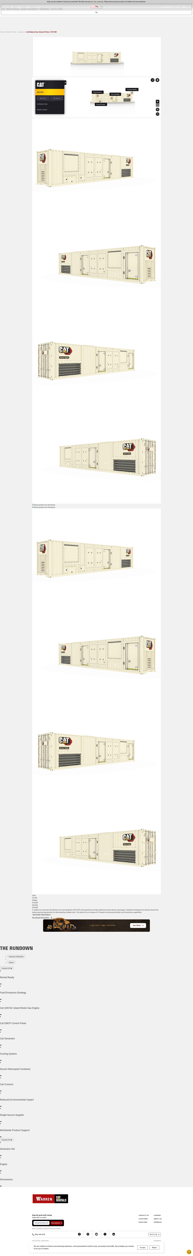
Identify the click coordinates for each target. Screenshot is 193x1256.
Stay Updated (55, 1223)
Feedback (158, 1222)
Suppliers (143, 1222)
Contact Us (144, 1215)
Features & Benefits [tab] (16, 957)
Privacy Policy (36, 1240)
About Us (158, 1219)
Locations (143, 1219)
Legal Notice (45, 1240)
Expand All (6, 968)
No (96, 12)
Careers (157, 1215)
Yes (96, 6)
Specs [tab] (11, 962)
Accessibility (157, 1240)
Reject (154, 1247)
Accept (142, 1247)
